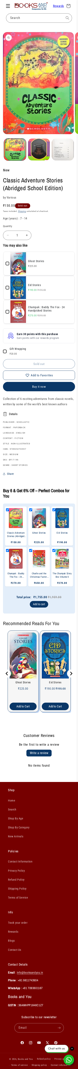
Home (11, 800)
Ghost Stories (23, 682)
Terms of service (19, 1065)
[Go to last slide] (7, 674)
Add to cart (39, 604)
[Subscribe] (59, 1028)
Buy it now (39, 386)
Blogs (11, 940)
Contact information (61, 1065)
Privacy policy (61, 1059)
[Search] (67, 18)
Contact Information (20, 861)
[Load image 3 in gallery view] (63, 149)
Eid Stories (55, 682)
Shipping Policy (17, 888)
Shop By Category (19, 827)
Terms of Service (18, 897)
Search (12, 809)
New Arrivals (15, 836)
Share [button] (10, 473)
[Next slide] (71, 674)
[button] (8, 6)
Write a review (39, 753)
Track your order (18, 922)
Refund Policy (16, 879)
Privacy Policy (16, 870)
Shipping (22, 211)
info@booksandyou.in (30, 972)
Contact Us (14, 949)
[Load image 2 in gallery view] (39, 149)
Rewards (58, 6)
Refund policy (44, 1059)
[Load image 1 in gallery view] (15, 149)
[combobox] (39, 18)
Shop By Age (15, 818)
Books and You (25, 1059)
